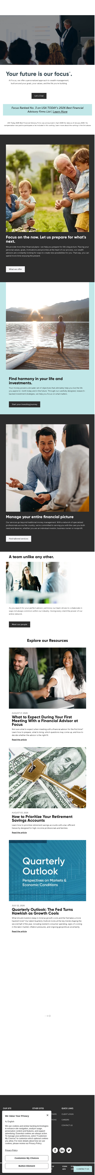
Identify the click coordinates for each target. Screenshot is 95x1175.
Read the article (19, 739)
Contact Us (83, 1169)
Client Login (68, 1114)
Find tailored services (18, 539)
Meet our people (19, 624)
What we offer (15, 269)
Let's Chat (39, 96)
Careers (65, 1120)
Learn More (60, 111)
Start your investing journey (24, 404)
